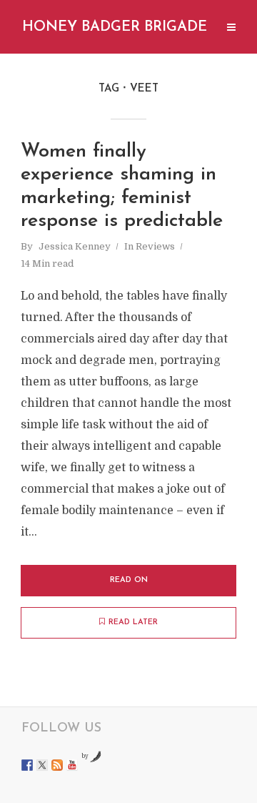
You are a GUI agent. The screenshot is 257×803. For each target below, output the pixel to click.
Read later (133, 622)
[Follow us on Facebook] (27, 765)
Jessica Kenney (75, 246)
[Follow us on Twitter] (42, 765)
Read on (129, 580)
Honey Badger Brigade (114, 27)
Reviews (155, 246)
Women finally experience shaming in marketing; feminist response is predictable (122, 186)
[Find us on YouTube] (72, 765)
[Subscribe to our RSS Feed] (57, 765)
